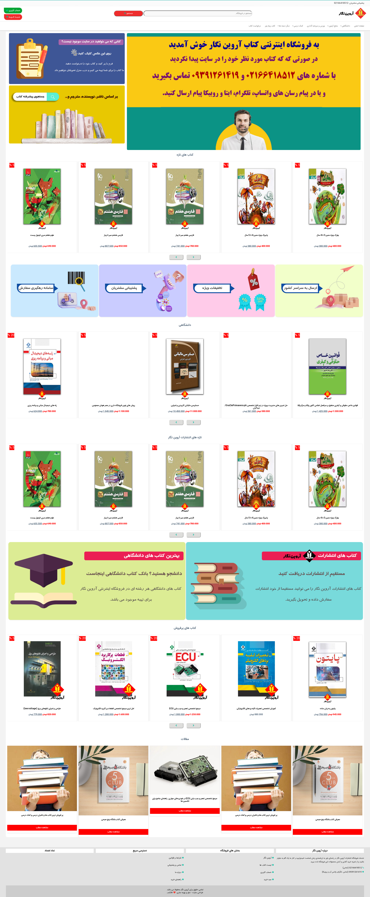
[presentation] (193, 257)
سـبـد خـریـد (14, 17)
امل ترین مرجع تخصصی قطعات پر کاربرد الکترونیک (113, 708)
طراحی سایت (197, 892)
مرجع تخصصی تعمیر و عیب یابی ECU (184, 708)
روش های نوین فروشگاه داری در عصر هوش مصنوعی (113, 405)
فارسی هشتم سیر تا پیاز (113, 235)
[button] (361, 261)
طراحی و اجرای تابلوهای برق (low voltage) (42, 708)
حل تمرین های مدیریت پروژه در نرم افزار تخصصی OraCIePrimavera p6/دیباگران (256, 407)
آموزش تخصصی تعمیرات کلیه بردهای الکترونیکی (256, 708)
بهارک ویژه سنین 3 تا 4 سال (328, 235)
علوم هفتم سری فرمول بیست (42, 235)
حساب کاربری (14, 10)
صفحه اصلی (359, 26)
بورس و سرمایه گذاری (316, 26)
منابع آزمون (333, 26)
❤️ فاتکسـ (171, 892)
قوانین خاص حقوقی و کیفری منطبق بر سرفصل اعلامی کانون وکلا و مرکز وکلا (327, 405)
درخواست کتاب (255, 26)
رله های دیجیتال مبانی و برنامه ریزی (42, 405)
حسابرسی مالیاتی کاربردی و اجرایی (185, 405)
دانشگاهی (346, 26)
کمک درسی (298, 26)
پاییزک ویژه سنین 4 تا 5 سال (256, 235)
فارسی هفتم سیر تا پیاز (185, 235)
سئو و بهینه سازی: (183, 892)
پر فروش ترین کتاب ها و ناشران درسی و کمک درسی (256, 815)
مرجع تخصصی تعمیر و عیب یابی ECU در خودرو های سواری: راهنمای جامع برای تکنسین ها (184, 800)
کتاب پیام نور (270, 26)
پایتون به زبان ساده (327, 708)
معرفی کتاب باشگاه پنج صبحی (327, 819)
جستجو (129, 13)
